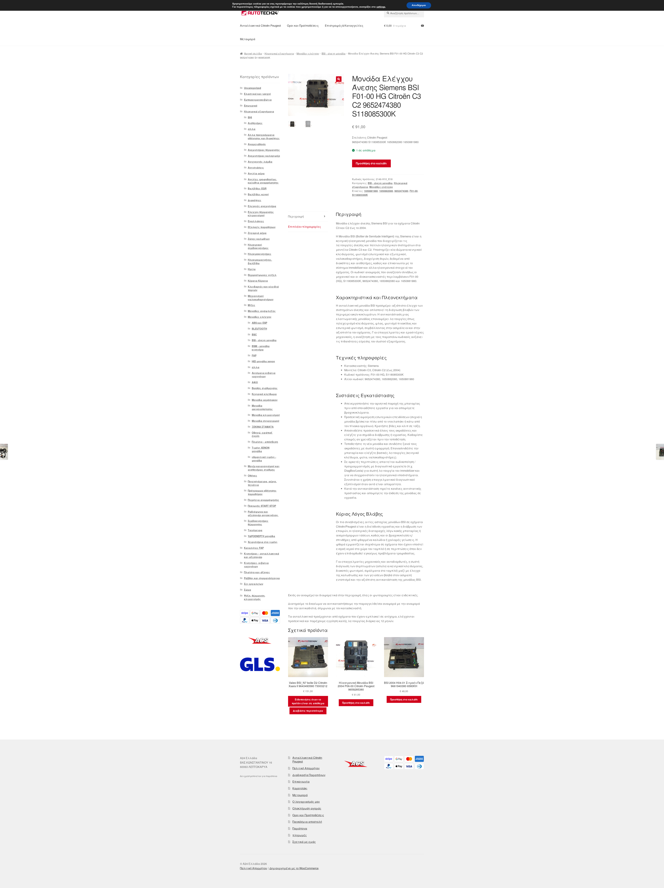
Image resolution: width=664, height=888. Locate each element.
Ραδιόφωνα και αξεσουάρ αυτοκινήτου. (263, 513)
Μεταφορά (247, 39)
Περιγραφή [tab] (296, 216)
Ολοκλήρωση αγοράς (306, 808)
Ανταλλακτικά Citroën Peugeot (260, 26)
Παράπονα (299, 828)
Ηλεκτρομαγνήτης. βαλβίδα (260, 261)
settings (380, 6)
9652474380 (401, 191)
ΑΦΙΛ (255, 382)
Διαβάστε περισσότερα (308, 710)
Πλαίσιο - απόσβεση (265, 441)
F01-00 (414, 191)
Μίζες (251, 305)
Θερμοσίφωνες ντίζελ (262, 275)
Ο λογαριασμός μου (306, 802)
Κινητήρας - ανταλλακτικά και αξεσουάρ (261, 555)
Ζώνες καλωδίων (259, 239)
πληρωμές (299, 835)
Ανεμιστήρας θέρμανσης (264, 150)
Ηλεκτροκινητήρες (259, 254)
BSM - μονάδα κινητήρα (261, 347)
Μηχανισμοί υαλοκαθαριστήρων (260, 297)
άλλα (251, 129)
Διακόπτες (254, 200)
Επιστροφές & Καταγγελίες (344, 26)
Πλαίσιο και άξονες (257, 572)
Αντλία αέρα (256, 173)
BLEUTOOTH (259, 328)
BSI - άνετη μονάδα (333, 53)
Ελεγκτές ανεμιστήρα (262, 206)
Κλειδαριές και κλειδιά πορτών (263, 288)
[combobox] (404, 13)
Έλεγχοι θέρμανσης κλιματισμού (261, 213)
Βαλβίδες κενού (258, 194)
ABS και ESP (259, 322)
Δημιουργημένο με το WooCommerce (294, 868)
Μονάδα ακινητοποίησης (262, 407)
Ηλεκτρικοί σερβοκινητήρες (258, 246)
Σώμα (247, 589)
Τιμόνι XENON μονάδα (260, 449)
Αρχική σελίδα (253, 53)
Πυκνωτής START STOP (262, 506)
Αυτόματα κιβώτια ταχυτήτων (263, 374)
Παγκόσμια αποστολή (307, 822)
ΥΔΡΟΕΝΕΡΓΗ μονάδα (261, 536)
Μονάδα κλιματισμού (266, 415)
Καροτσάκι (299, 788)
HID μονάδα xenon (263, 361)
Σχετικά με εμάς (304, 842)
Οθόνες (252, 475)
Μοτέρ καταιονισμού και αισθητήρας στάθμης (263, 467)
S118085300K (360, 195)
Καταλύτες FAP (254, 548)
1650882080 (386, 191)
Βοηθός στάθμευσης (265, 388)
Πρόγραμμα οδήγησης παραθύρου (262, 492)
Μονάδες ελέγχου (308, 53)
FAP (254, 355)
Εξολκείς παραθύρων (261, 227)
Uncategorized (252, 88)
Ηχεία (252, 269)
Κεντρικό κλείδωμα (264, 394)
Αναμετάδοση (257, 144)
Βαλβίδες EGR (257, 188)
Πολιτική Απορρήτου (306, 768)
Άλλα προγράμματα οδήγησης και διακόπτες (264, 136)
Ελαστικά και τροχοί (257, 94)
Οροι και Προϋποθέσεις (303, 26)
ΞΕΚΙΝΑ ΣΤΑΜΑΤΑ (263, 426)
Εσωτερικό (250, 105)
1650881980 (371, 191)
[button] (339, 79)
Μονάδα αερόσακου (265, 400)
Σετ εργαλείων (253, 584)
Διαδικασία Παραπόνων (308, 775)
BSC (254, 334)
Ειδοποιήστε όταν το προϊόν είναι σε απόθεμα (308, 701)
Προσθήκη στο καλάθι (371, 163)
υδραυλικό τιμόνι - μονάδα (264, 458)
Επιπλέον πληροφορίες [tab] (304, 227)
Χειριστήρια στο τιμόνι (262, 542)
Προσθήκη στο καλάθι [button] (356, 702)
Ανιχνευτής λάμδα (260, 161)
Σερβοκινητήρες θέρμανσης (258, 522)
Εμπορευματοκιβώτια (258, 99)
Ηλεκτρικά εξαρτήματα (279, 53)
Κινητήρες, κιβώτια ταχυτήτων (256, 564)
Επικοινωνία (301, 781)
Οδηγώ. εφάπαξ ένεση (262, 434)
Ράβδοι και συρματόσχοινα (262, 578)
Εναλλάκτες (256, 221)
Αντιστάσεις (256, 167)
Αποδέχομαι (419, 5)
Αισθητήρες (255, 123)
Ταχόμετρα (255, 530)
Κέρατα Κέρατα (258, 280)
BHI (250, 117)
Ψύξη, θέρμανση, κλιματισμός (254, 597)
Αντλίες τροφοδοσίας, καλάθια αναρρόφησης (263, 181)
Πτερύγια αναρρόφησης (263, 500)
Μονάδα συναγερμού (265, 421)
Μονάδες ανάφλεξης (262, 311)
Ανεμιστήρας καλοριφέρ (264, 155)
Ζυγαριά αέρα (257, 233)
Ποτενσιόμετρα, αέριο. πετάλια (262, 483)
